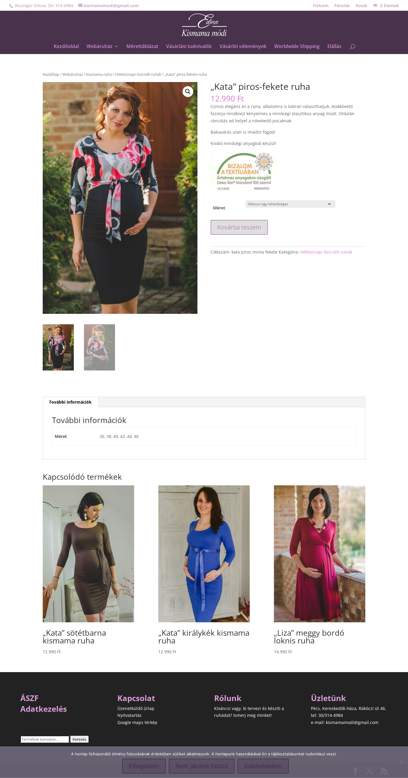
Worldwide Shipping (297, 47)
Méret (219, 208)
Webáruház (100, 47)
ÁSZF (29, 698)
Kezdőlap (51, 74)
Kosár (361, 6)
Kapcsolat (136, 698)
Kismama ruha (99, 74)
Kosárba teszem (239, 227)
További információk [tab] (70, 402)
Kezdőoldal (66, 47)
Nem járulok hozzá (201, 766)
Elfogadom (144, 766)
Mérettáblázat (142, 47)
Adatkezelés (43, 708)
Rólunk (227, 698)
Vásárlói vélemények (243, 47)
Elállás (334, 47)
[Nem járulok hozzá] (401, 762)
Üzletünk (328, 698)
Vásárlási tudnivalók (189, 47)
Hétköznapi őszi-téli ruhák (138, 74)
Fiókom (321, 6)
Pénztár (342, 6)
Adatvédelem (263, 766)
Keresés (79, 739)
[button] (187, 91)
